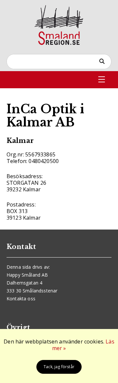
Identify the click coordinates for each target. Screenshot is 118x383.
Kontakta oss (21, 298)
